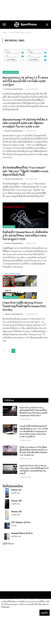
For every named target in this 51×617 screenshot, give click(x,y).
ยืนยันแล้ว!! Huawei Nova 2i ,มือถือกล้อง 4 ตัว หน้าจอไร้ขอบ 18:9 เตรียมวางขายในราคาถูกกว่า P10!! (25, 235)
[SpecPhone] (25, 24)
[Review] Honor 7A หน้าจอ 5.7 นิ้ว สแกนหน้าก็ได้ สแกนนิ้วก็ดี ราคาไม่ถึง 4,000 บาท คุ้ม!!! (25, 81)
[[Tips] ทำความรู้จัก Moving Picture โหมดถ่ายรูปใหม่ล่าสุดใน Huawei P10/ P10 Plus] (25, 286)
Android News (9, 227)
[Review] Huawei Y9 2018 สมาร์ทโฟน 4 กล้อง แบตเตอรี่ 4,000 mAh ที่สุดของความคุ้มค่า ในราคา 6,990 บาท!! (25, 123)
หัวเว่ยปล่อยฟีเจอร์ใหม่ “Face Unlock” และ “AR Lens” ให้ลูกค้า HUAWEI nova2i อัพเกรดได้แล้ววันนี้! (25, 171)
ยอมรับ (44, 612)
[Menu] (4, 25)
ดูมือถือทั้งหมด (8, 543)
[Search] (47, 25)
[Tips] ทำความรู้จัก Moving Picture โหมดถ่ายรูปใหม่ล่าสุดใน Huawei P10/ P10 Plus (24, 306)
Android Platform (11, 72)
